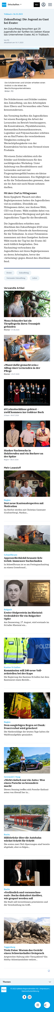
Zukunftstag (24, 273)
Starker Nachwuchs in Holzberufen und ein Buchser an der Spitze (23, 453)
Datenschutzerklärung (30, 991)
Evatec (9, 273)
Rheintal (7, 330)
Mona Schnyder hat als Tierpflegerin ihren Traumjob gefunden (22, 323)
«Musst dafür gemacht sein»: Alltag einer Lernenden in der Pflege (22, 367)
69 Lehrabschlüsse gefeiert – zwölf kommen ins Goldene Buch (24, 410)
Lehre (34, 278)
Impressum (44, 988)
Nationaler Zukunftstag (16, 278)
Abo (37, 4)
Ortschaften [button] (14, 4)
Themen (7, 981)
